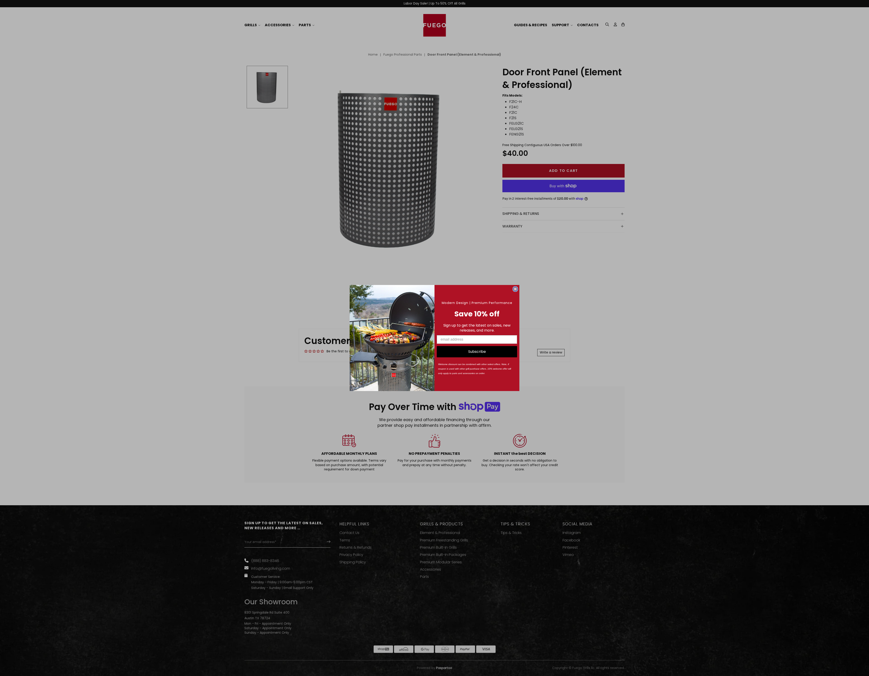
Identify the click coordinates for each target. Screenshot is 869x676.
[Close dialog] (515, 289)
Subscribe (477, 351)
